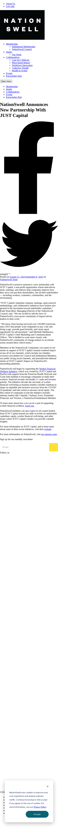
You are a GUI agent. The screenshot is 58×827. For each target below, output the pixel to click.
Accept (37, 814)
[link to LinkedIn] (29, 519)
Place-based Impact (21, 62)
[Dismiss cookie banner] (48, 787)
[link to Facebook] (29, 737)
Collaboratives (12, 57)
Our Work (16, 54)
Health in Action (19, 70)
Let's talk (10, 6)
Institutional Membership (23, 46)
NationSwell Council (22, 49)
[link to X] (29, 644)
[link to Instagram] (29, 586)
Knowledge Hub (14, 76)
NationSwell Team (9, 279)
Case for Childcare (20, 60)
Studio (9, 52)
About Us (10, 3)
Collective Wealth (20, 68)
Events (9, 73)
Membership (12, 44)
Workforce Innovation (22, 65)
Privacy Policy (40, 807)
